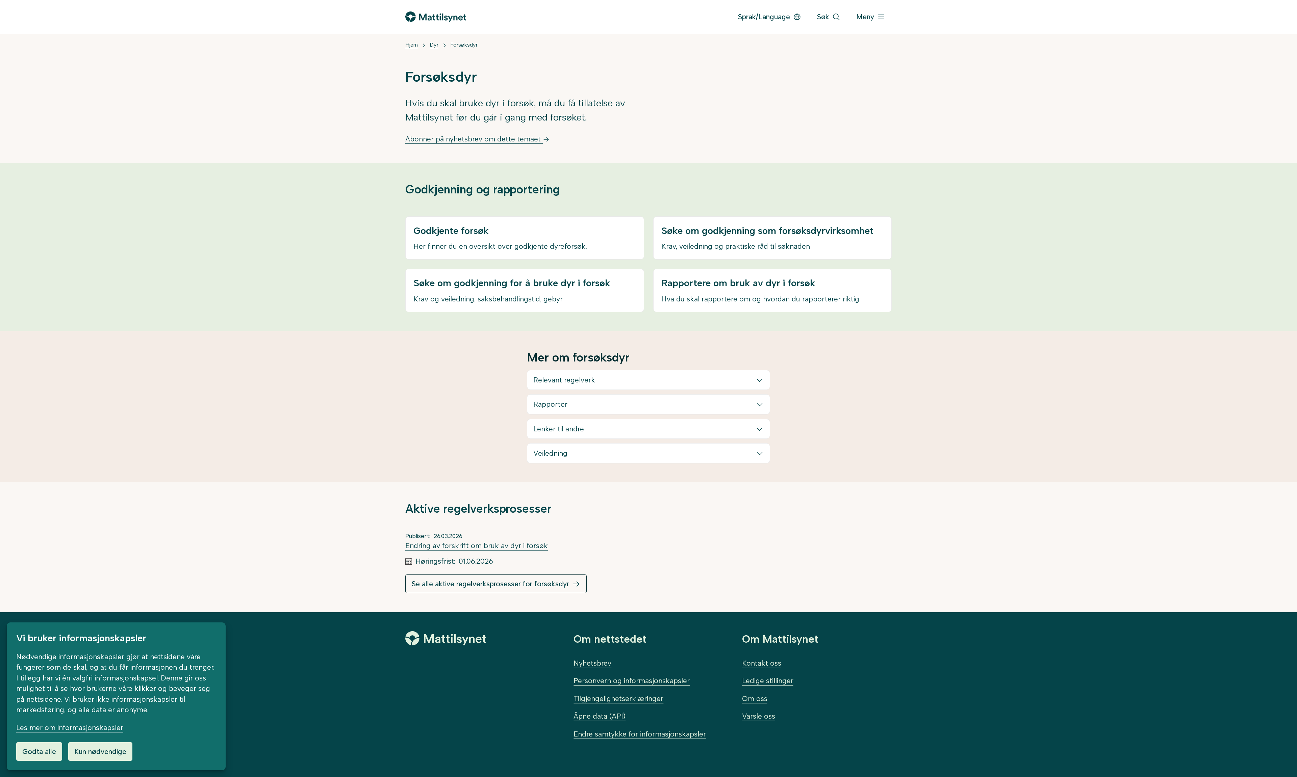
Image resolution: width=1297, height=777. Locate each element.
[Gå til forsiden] (435, 16)
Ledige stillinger (767, 680)
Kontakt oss (761, 663)
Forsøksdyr (464, 45)
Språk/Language (764, 16)
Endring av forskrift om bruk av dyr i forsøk (476, 545)
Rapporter (550, 404)
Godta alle (39, 751)
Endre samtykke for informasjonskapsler (640, 734)
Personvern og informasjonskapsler (632, 680)
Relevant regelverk (564, 380)
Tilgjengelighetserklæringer (618, 698)
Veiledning (550, 453)
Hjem (411, 45)
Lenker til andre (558, 429)
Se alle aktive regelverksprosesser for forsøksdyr (490, 584)
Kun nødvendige (100, 751)
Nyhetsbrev (592, 663)
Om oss (754, 698)
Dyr (434, 45)
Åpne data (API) (600, 716)
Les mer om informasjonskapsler (69, 727)
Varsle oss (758, 716)
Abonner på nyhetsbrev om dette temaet (474, 139)
